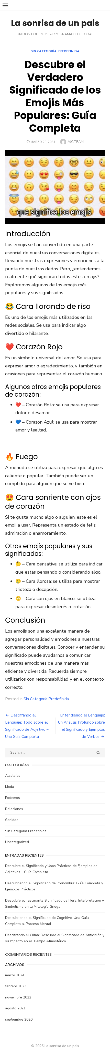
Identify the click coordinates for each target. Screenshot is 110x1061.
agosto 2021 (15, 1008)
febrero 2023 (15, 986)
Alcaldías (12, 775)
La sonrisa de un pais (55, 23)
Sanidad (11, 819)
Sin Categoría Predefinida (55, 51)
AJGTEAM (76, 141)
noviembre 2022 (18, 997)
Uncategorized (17, 842)
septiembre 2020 (18, 1019)
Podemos (12, 797)
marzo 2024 (14, 975)
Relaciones (14, 808)
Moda (9, 786)
